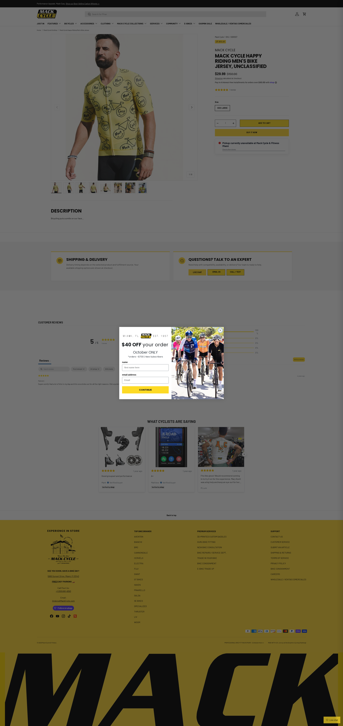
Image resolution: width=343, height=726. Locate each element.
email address (129, 375)
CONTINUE (145, 389)
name (125, 362)
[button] (145, 336)
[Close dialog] (220, 330)
